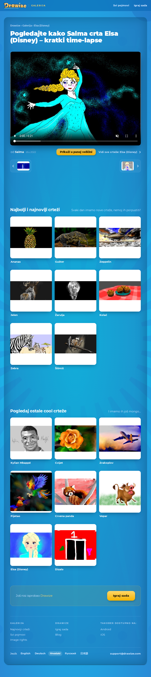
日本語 (84, 653)
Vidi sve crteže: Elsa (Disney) (118, 152)
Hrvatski (55, 653)
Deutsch (40, 653)
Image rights (18, 639)
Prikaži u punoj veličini (76, 152)
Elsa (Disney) (41, 25)
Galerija (27, 25)
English (25, 653)
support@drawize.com (125, 653)
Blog (58, 634)
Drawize (15, 25)
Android (105, 629)
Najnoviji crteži (20, 629)
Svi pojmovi (121, 5)
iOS (102, 634)
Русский (70, 653)
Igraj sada (140, 5)
